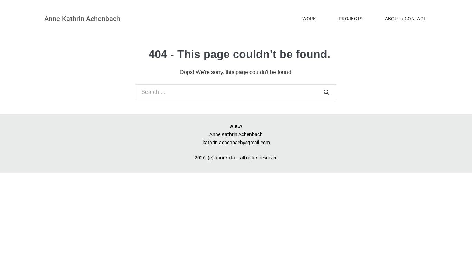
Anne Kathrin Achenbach (82, 18)
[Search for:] (236, 92)
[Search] (326, 92)
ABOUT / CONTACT (405, 18)
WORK (309, 18)
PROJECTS (350, 18)
